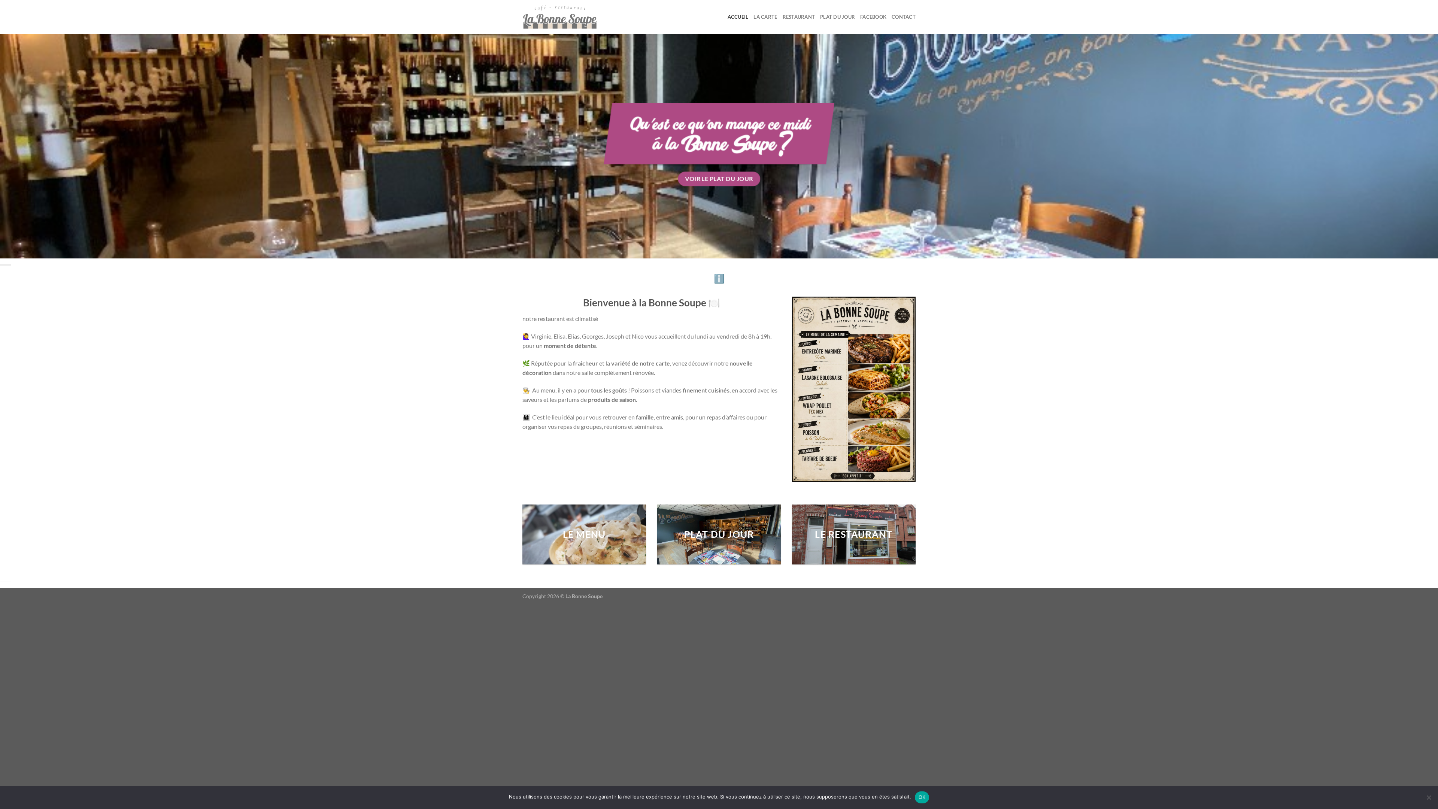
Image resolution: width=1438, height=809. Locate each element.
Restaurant (799, 17)
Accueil (738, 17)
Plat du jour (837, 17)
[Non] (1428, 800)
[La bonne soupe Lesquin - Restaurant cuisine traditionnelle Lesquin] (559, 16)
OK (922, 797)
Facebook (873, 17)
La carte (765, 17)
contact (904, 17)
